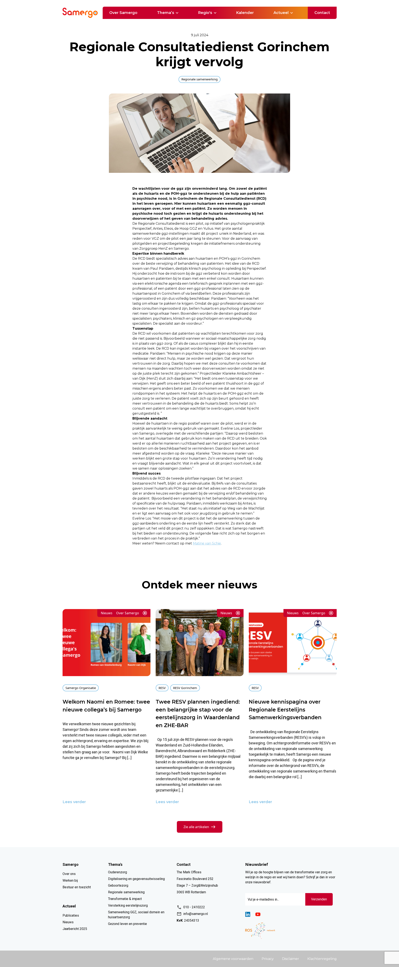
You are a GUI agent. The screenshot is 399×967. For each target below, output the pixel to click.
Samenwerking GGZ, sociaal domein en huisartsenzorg (136, 914)
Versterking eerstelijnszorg (128, 905)
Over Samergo (123, 12)
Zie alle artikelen (196, 827)
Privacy (268, 959)
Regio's (205, 12)
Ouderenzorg (117, 872)
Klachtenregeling (322, 959)
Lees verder (74, 802)
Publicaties (71, 915)
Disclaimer (290, 959)
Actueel (281, 12)
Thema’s (165, 12)
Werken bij (70, 880)
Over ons (69, 874)
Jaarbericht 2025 (75, 929)
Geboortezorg (118, 885)
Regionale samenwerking (126, 892)
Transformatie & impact (125, 899)
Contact (322, 12)
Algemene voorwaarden (233, 959)
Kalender (245, 12)
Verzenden (319, 899)
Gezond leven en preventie (127, 924)
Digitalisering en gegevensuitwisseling (136, 879)
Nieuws (68, 922)
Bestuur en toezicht (77, 887)
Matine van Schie (207, 543)
